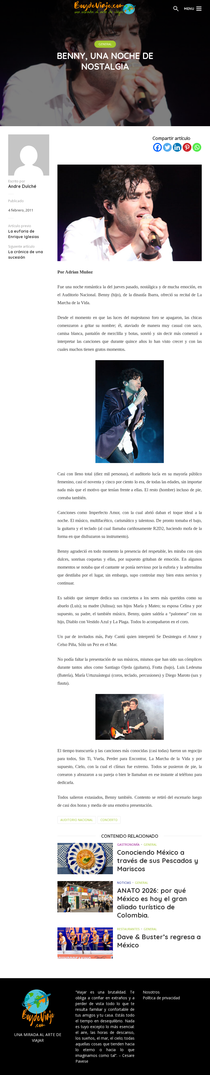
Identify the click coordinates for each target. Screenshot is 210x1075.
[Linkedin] (177, 147)
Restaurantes (128, 929)
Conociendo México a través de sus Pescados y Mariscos (157, 860)
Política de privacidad (161, 997)
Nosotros (151, 992)
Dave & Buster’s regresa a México (159, 941)
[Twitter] (167, 147)
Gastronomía (128, 844)
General (105, 44)
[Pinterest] (187, 147)
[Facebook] (157, 147)
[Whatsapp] (196, 147)
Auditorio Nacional (76, 820)
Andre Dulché (22, 186)
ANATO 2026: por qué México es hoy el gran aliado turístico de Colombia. (152, 902)
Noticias (124, 883)
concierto (109, 820)
